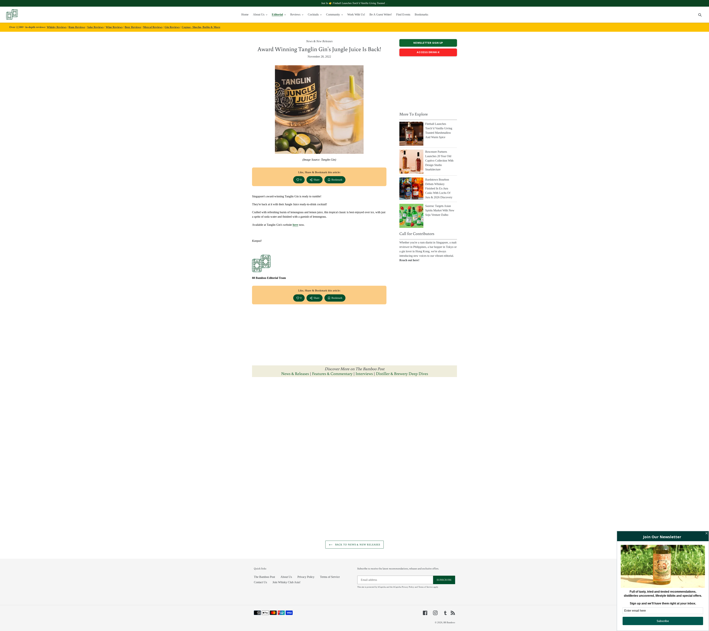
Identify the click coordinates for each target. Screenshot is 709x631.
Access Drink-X (428, 52)
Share (316, 179)
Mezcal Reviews (152, 27)
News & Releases (295, 373)
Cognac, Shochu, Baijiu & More (201, 27)
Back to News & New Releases (357, 544)
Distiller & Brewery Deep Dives (402, 373)
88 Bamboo (449, 622)
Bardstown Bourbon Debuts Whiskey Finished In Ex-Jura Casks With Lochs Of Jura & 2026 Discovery (438, 188)
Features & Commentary (332, 373)
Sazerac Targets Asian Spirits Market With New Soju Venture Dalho (439, 210)
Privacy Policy (305, 576)
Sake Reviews (95, 27)
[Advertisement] (428, 83)
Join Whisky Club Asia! (286, 582)
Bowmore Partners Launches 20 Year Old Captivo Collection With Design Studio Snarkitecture (439, 160)
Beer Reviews (133, 27)
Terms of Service (330, 576)
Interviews (364, 373)
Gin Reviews (172, 27)
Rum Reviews (76, 27)
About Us (286, 576)
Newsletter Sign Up (428, 42)
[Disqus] (354, 426)
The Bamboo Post (264, 576)
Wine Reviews (114, 27)
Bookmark (336, 179)
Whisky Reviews (56, 27)
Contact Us (260, 582)
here (295, 224)
